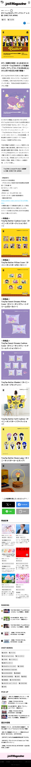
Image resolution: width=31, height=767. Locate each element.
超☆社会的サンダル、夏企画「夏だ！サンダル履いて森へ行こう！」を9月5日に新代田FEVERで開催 (8, 593)
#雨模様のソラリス (7, 540)
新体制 (18, 592)
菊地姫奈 (6, 680)
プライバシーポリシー (17, 762)
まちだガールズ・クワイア (10, 683)
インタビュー (14, 659)
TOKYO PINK (24, 683)
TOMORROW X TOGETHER (10, 669)
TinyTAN (11, 19)
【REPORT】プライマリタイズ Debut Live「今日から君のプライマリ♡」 (15, 741)
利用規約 (8, 762)
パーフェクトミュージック (8, 563)
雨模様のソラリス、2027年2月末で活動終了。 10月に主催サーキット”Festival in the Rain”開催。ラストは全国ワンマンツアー (8, 544)
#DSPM (4, 537)
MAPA (5, 686)
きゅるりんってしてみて (10, 666)
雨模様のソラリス (6, 566)
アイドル (13, 653)
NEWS (2, 10)
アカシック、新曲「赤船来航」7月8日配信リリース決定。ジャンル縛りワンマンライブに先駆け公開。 (22, 567)
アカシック (19, 560)
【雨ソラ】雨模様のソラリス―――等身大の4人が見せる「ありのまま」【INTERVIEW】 (15, 733)
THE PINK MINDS (16, 680)
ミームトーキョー (20, 589)
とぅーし (23, 537)
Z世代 (18, 676)
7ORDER (21, 666)
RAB (18, 537)
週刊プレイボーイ (8, 663)
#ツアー (10, 537)
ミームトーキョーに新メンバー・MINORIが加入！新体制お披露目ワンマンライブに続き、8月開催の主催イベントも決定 (22, 596)
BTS (5, 19)
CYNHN (5, 659)
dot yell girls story (9, 656)
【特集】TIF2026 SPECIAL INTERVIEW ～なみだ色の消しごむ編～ (15, 746)
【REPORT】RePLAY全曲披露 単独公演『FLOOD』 (15, 737)
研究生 (25, 676)
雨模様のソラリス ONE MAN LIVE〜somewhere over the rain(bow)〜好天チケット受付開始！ (8, 570)
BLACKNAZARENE (8, 673)
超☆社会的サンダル (7, 589)
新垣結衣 (18, 673)
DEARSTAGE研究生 (8, 676)
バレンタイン (20, 656)
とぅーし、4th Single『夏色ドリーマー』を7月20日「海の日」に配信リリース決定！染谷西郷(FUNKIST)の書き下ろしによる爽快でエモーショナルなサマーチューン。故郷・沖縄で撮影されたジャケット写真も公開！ (22, 541)
